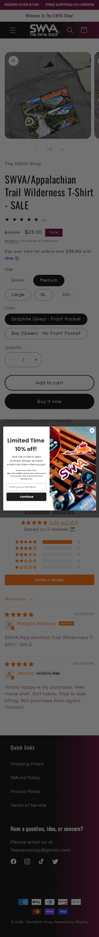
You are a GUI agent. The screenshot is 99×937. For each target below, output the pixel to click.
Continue (26, 497)
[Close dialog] (92, 430)
